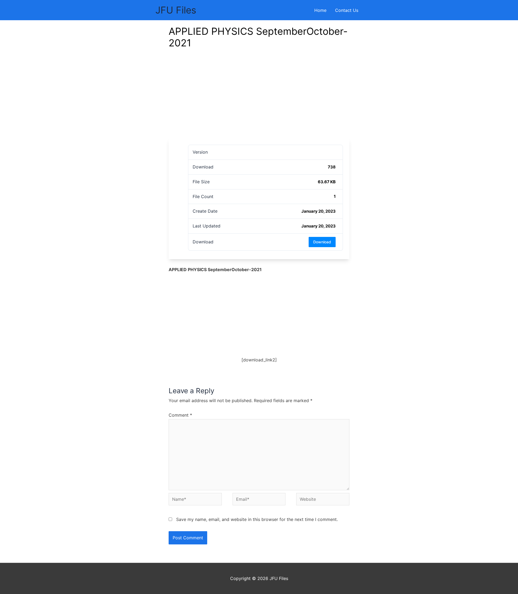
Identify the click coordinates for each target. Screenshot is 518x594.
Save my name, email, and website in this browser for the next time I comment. (257, 519)
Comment (180, 415)
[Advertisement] (259, 98)
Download (322, 242)
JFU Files (175, 10)
